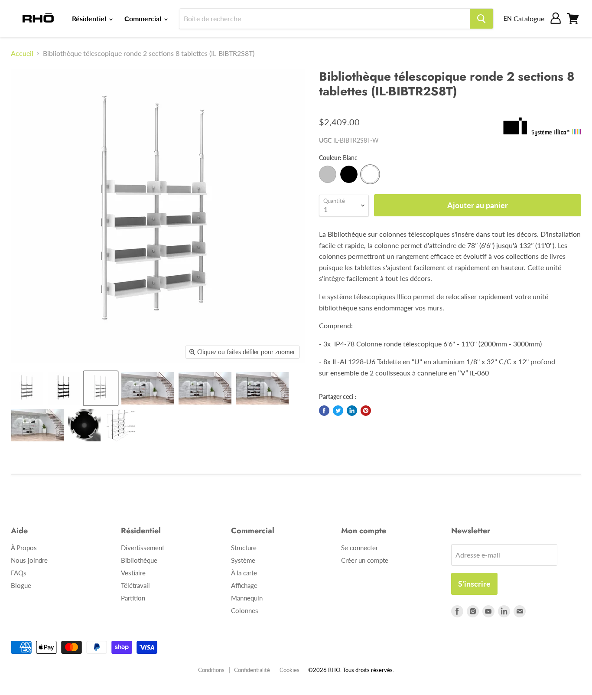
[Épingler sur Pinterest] (366, 410)
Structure (244, 547)
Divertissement (142, 547)
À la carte (244, 573)
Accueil (22, 53)
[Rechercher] (481, 19)
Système (243, 560)
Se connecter (359, 547)
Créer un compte (364, 560)
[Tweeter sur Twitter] (338, 410)
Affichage (244, 585)
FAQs (18, 573)
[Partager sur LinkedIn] (352, 410)
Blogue (21, 585)
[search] (324, 19)
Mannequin (247, 598)
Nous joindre (29, 560)
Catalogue (529, 18)
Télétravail (135, 585)
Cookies (289, 669)
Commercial (143, 18)
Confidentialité (252, 669)
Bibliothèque (139, 560)
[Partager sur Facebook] (324, 410)
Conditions (211, 669)
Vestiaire (133, 573)
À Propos (24, 547)
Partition (133, 598)
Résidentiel (90, 18)
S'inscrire (474, 583)
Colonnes (244, 610)
